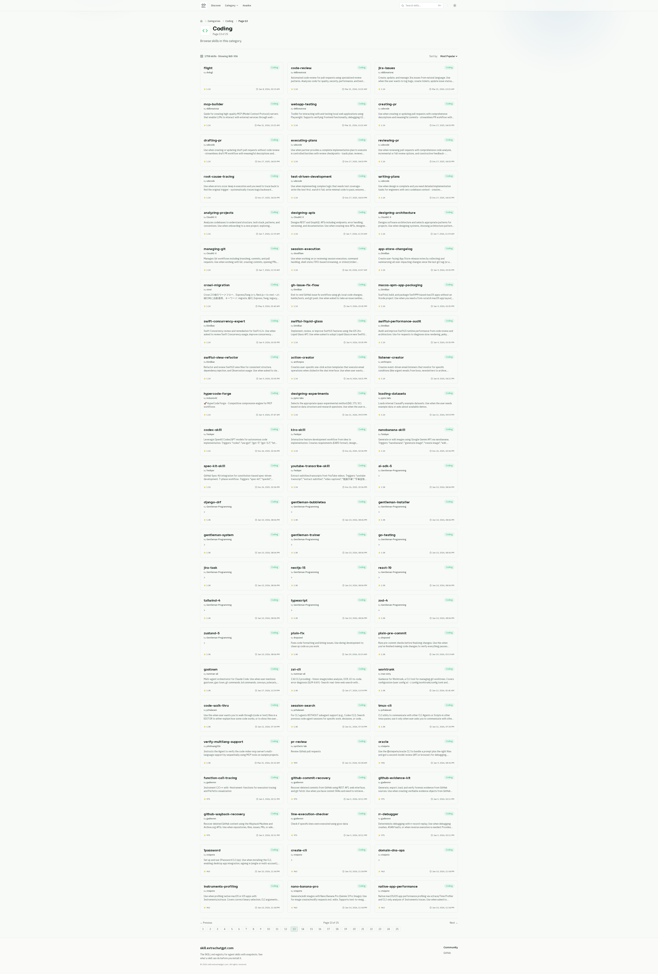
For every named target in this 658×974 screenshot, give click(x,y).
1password (212, 850)
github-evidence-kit (394, 778)
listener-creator (391, 357)
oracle (383, 742)
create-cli (299, 850)
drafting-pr (213, 140)
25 (397, 929)
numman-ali (212, 674)
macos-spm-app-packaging (400, 285)
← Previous (206, 922)
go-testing (386, 535)
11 (277, 929)
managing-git (215, 249)
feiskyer (210, 434)
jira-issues (386, 68)
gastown (210, 669)
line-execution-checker (309, 814)
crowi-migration (217, 285)
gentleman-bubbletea (308, 502)
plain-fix (297, 633)
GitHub (447, 952)
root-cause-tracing (219, 177)
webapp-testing (303, 104)
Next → (454, 922)
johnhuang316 (213, 746)
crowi (209, 289)
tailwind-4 (212, 600)
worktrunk (386, 669)
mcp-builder (213, 104)
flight (208, 68)
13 (294, 929)
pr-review (299, 742)
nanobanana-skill (391, 430)
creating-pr (387, 104)
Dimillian (385, 253)
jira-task (210, 568)
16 (320, 929)
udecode (385, 108)
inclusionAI (211, 398)
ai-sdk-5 (385, 466)
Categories (214, 21)
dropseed (298, 637)
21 (362, 929)
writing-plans (389, 177)
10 (268, 929)
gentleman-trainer (305, 535)
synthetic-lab (300, 746)
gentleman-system (219, 535)
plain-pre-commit (392, 633)
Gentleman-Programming (393, 470)
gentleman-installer (394, 502)
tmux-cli (385, 706)
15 (311, 929)
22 (371, 929)
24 (388, 929)
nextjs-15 (298, 568)
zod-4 (383, 600)
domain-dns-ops (391, 850)
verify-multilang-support (223, 742)
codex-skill (213, 430)
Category (230, 5)
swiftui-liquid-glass (306, 321)
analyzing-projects (218, 213)
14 (302, 929)
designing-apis (303, 213)
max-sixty (386, 674)
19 (345, 929)
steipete (385, 746)
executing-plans (304, 140)
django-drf (212, 502)
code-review (301, 68)
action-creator (302, 357)
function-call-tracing (220, 778)
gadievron (211, 782)
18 (337, 929)
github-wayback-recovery (224, 814)
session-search (303, 706)
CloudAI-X (211, 217)
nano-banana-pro (304, 886)
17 (328, 929)
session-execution (305, 249)
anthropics (299, 362)
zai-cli (296, 669)
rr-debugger (388, 814)
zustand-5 (212, 633)
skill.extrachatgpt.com (217, 948)
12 (285, 929)
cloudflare (298, 253)
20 (354, 929)
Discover (216, 5)
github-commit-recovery (310, 778)
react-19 (385, 568)
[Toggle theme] (455, 5)
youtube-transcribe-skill (310, 466)
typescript (299, 600)
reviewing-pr (388, 140)
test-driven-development (311, 177)
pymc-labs (299, 398)
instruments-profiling (221, 886)
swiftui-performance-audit (399, 321)
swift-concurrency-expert (224, 321)
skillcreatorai (300, 72)
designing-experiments (309, 394)
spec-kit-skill (214, 466)
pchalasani (211, 710)
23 (380, 929)
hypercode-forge (217, 394)
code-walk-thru (216, 706)
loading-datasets (392, 394)
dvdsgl (209, 72)
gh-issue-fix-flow (305, 285)
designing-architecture (397, 213)
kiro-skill (298, 430)
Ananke (247, 5)
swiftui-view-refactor (221, 357)
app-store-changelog (395, 249)
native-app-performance (398, 886)
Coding (229, 21)
